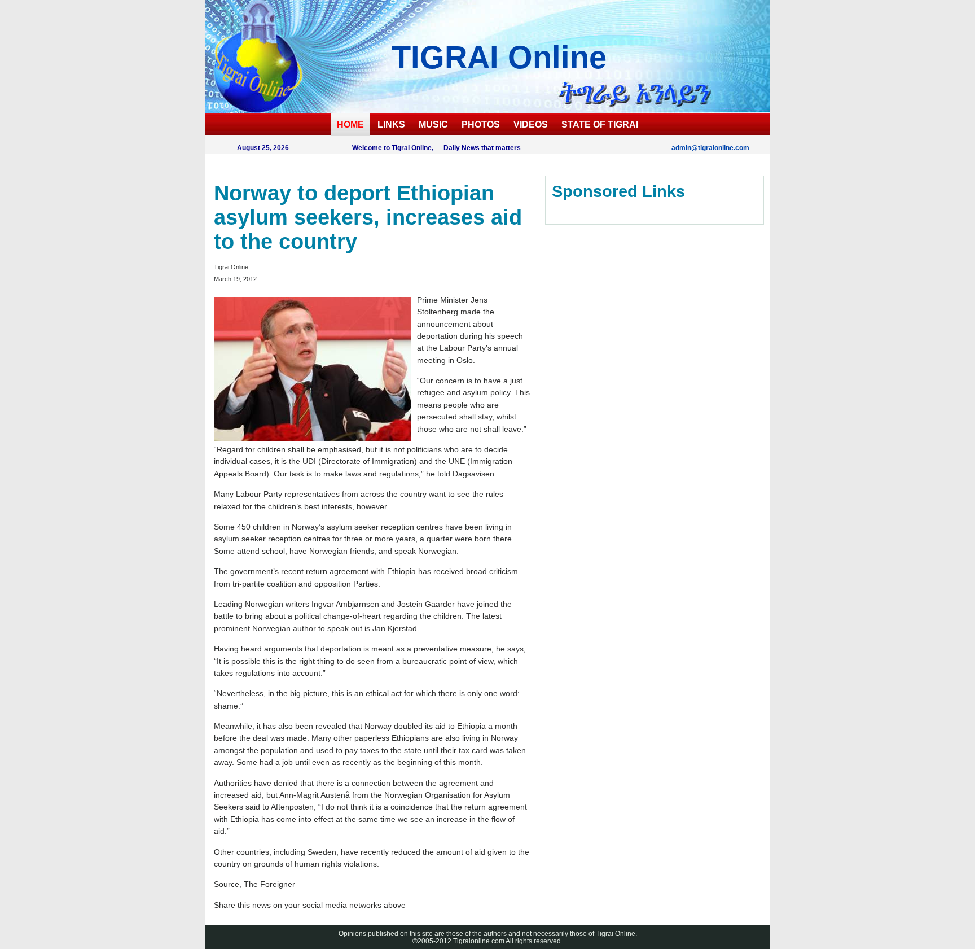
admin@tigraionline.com (710, 147)
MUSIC (433, 124)
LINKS (391, 124)
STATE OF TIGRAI (599, 124)
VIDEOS (530, 124)
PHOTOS (481, 124)
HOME (350, 124)
